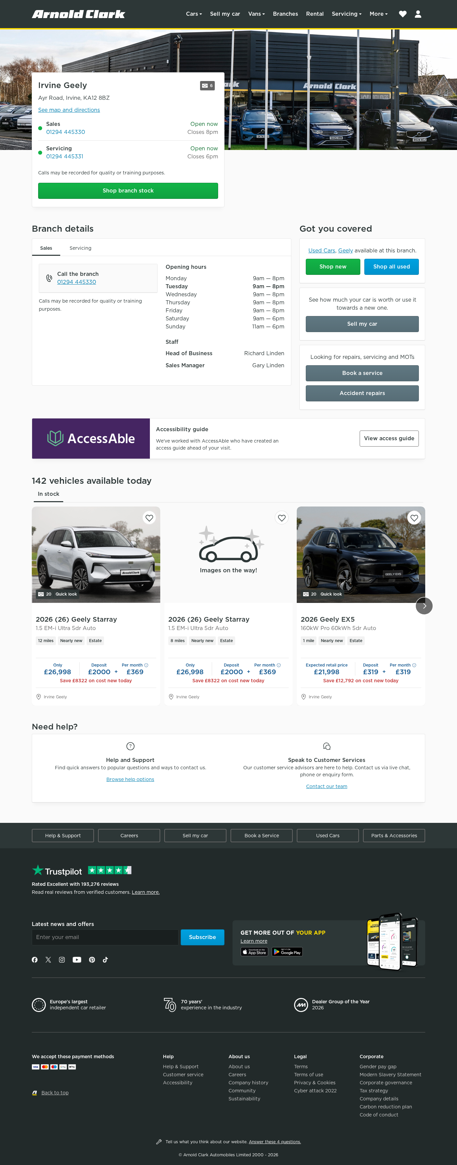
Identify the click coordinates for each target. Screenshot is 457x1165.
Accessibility (177, 1082)
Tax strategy (374, 1090)
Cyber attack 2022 (315, 1090)
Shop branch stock (128, 190)
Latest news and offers (63, 924)
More (377, 14)
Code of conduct (379, 1114)
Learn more (254, 941)
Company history (248, 1082)
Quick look (61, 594)
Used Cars (321, 250)
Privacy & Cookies (315, 1082)
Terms (301, 1066)
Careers (129, 835)
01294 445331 (64, 156)
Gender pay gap (378, 1066)
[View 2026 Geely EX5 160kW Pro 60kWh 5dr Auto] (361, 555)
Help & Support (63, 835)
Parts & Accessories (394, 835)
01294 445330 (65, 132)
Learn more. (146, 892)
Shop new (333, 266)
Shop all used (391, 266)
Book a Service (262, 835)
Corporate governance (386, 1082)
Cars (192, 14)
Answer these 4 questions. (275, 1141)
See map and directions (69, 110)
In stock (48, 494)
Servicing (345, 14)
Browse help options (130, 779)
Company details (379, 1098)
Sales (46, 248)
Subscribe (202, 937)
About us (239, 1066)
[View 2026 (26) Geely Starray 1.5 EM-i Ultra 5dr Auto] (96, 555)
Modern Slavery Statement (391, 1074)
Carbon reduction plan (386, 1106)
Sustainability (244, 1098)
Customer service (183, 1074)
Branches (285, 14)
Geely (345, 250)
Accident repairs (362, 393)
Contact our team (326, 786)
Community (242, 1090)
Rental (315, 14)
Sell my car (225, 14)
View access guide (389, 438)
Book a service (362, 373)
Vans (254, 14)
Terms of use (308, 1074)
